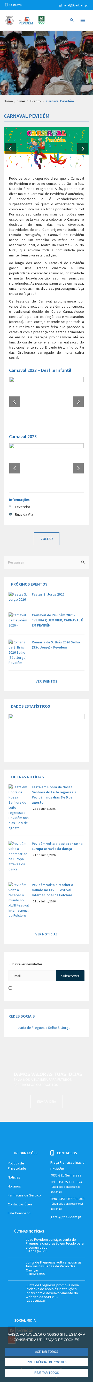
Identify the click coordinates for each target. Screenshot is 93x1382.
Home (8, 101)
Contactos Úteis (20, 1204)
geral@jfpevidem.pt (76, 5)
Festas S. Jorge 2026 (48, 594)
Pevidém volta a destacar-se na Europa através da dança (57, 846)
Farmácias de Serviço (24, 1195)
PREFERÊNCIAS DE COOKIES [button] (46, 1362)
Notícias (14, 1177)
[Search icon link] (71, 20)
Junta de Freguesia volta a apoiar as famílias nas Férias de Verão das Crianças (54, 1266)
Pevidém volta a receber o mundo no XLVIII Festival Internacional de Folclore (52, 889)
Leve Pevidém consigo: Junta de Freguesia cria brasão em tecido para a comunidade (55, 1243)
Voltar (47, 538)
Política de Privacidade (17, 1166)
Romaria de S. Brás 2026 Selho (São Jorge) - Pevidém (56, 645)
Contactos (15, 5)
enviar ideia (46, 1101)
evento (35, 101)
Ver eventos (46, 681)
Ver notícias (46, 934)
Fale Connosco (19, 1213)
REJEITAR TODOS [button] (46, 1372)
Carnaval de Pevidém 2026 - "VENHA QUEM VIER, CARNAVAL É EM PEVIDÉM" (57, 620)
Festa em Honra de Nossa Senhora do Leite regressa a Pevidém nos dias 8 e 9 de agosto (54, 795)
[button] (10, 148)
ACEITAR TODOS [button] (46, 1351)
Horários (14, 1186)
